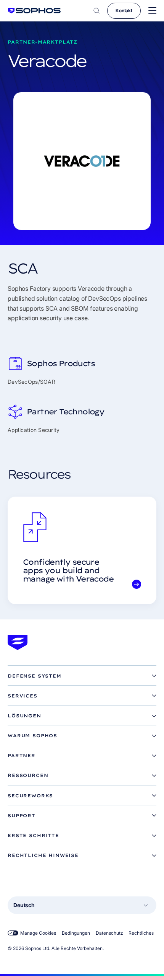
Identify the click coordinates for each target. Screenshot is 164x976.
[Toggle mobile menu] (152, 11)
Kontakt (124, 10)
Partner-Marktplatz (42, 42)
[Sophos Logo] (34, 10)
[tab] (82, 676)
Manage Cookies (38, 933)
